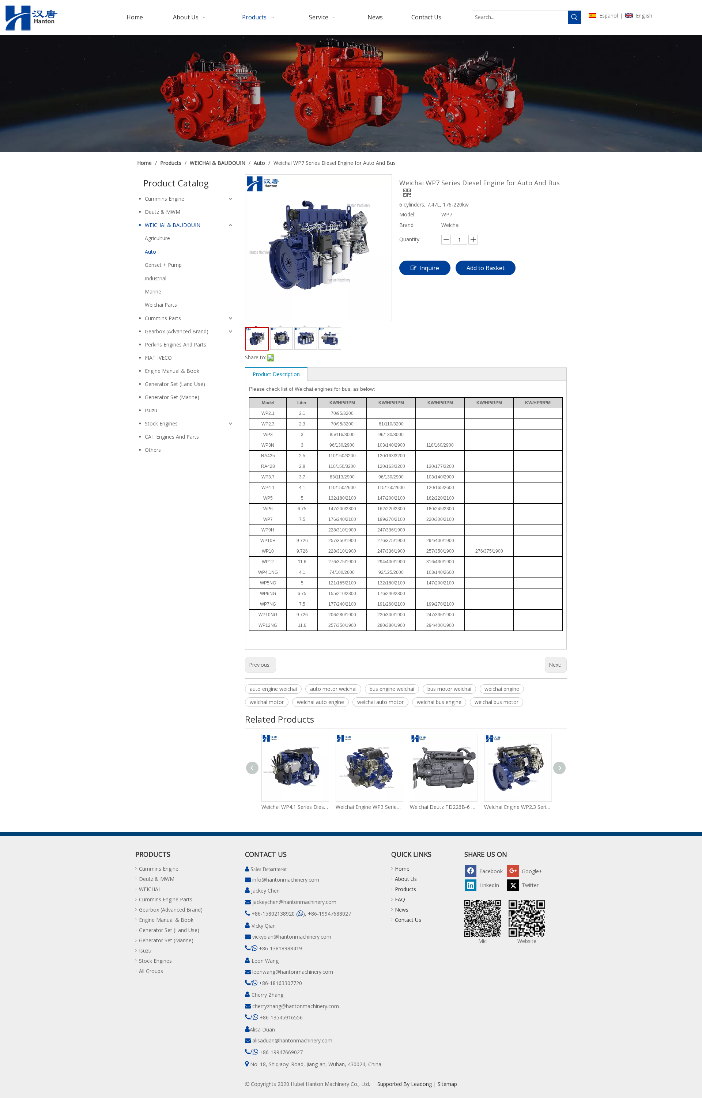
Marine (153, 291)
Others (153, 449)
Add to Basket (486, 268)
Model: (407, 214)
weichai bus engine (439, 701)
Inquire (429, 268)
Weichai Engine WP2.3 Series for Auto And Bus (517, 806)
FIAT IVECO (158, 357)
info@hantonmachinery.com (285, 879)
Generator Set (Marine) (172, 397)
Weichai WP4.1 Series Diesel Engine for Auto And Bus (294, 806)
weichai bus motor (496, 701)
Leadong (421, 1083)
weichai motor (267, 701)
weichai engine (501, 688)
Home (402, 868)
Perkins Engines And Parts (175, 344)
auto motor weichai (333, 688)
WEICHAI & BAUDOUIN (172, 225)
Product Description (276, 374)
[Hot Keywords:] (574, 17)
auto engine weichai (273, 688)
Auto (150, 251)
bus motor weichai (449, 688)
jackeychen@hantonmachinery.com (294, 901)
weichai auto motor (380, 701)
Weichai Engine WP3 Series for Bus (369, 806)
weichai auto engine (320, 701)
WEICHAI (149, 889)
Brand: (407, 225)
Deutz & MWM (162, 211)
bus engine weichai (392, 688)
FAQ (400, 899)
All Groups (151, 971)
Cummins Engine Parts (165, 899)
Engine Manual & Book (172, 370)
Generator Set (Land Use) (175, 383)
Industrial (155, 278)
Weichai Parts (161, 304)
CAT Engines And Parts (172, 436)
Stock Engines (161, 423)
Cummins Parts (163, 318)
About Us (406, 878)
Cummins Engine (164, 198)
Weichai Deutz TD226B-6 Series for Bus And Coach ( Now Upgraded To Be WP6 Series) (443, 806)
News (401, 909)
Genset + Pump (163, 264)
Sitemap (447, 1083)
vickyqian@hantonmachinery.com (291, 936)
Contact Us (408, 919)
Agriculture (157, 238)
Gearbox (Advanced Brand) (176, 331)
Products (405, 889)
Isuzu (151, 410)
